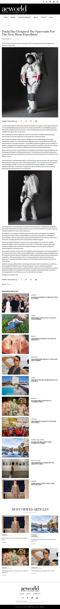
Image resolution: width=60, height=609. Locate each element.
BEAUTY (36, 17)
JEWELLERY (34, 357)
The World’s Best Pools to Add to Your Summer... (43, 318)
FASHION (12, 17)
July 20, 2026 (4, 575)
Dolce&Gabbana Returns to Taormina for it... (41, 401)
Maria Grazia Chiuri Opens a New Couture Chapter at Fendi (15, 538)
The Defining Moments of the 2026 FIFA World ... (43, 422)
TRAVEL (33, 315)
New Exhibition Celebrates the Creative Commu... (42, 463)
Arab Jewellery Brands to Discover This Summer (44, 360)
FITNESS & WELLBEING (37, 439)
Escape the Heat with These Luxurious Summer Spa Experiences (43, 540)
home (3, 25)
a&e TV (28, 593)
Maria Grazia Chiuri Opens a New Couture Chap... (43, 484)
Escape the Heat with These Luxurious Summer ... (41, 443)
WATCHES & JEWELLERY (24, 17)
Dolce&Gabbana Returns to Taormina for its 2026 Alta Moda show (15, 571)
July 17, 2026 (4, 542)
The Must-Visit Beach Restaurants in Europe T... (44, 381)
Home (5, 17)
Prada (9, 284)
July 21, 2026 (33, 573)
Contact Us (36, 593)
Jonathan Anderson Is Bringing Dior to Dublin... (44, 298)
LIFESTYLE (43, 17)
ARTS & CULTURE (36, 460)
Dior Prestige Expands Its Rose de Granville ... (43, 339)
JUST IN (22, 593)
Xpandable (41, 607)
